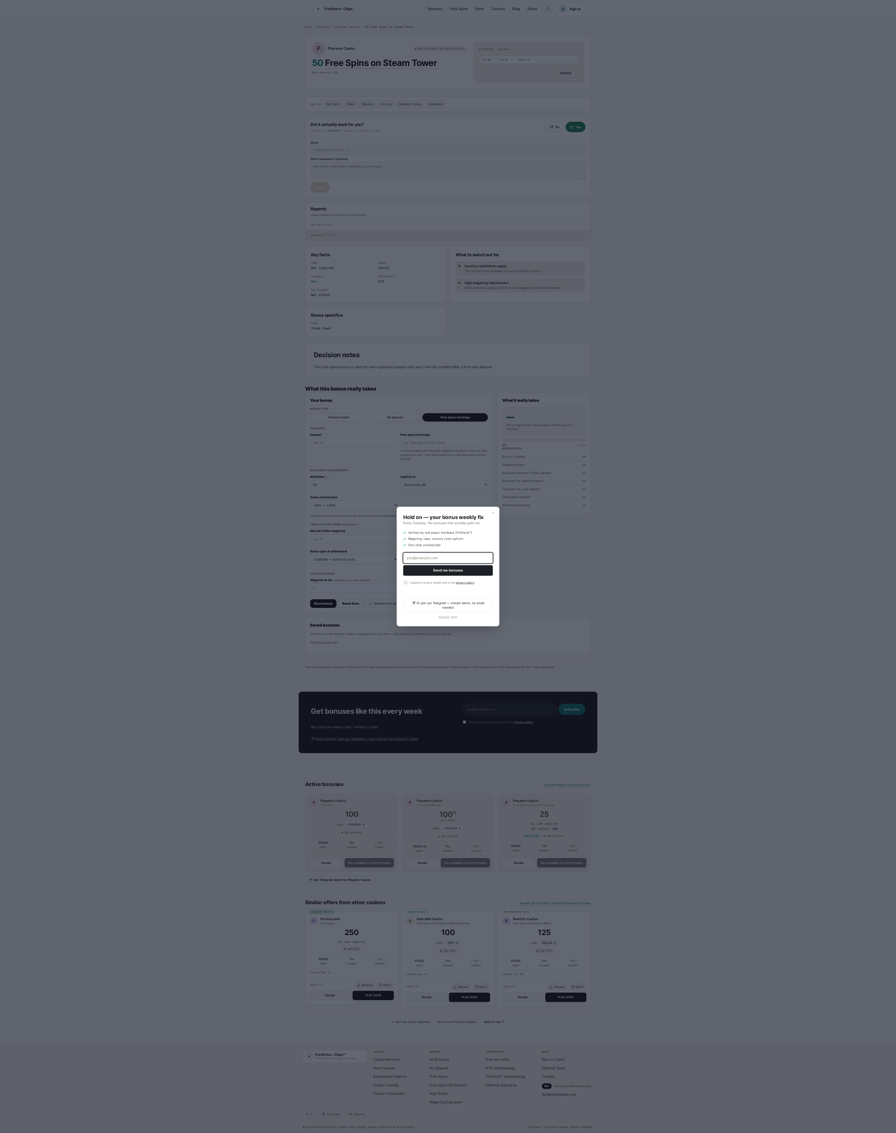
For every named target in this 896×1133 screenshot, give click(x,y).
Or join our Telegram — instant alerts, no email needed (450, 605)
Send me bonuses (448, 570)
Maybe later (448, 617)
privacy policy (465, 582)
